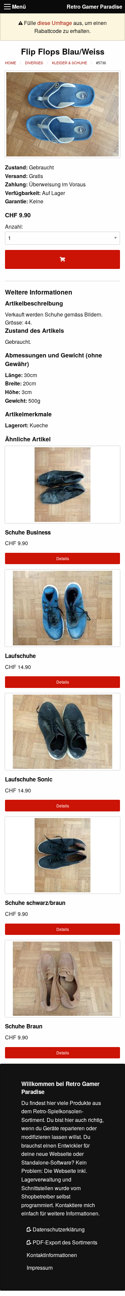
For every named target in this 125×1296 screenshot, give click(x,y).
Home (10, 62)
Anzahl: (14, 226)
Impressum (40, 1267)
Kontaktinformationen (52, 1255)
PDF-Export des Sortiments (64, 1242)
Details (62, 558)
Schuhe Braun (23, 1026)
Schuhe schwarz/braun (35, 903)
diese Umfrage (54, 23)
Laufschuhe (20, 656)
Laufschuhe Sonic (28, 779)
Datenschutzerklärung (58, 1229)
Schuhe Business (28, 532)
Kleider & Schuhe (69, 62)
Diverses (34, 62)
